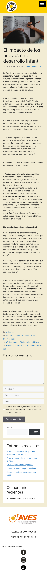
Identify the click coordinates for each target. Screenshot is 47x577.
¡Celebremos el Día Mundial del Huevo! (23, 342)
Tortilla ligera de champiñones (20, 465)
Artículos (10, 332)
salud (13, 339)
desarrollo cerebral (14, 335)
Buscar (10, 427)
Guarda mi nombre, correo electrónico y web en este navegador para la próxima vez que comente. (23, 409)
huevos (6, 339)
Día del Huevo (30, 335)
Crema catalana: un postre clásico (22, 468)
